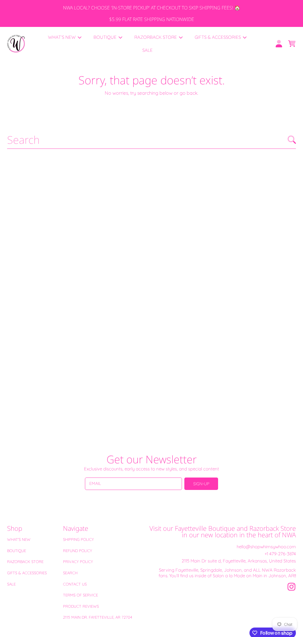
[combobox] (151, 139)
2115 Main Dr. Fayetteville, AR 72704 (97, 617)
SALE (11, 584)
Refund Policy (77, 550)
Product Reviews (81, 606)
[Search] (292, 139)
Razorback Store (25, 561)
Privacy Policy (78, 561)
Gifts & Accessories (27, 572)
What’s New (18, 539)
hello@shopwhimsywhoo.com (266, 546)
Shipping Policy (78, 539)
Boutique (16, 550)
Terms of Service (80, 595)
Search (70, 572)
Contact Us (75, 584)
